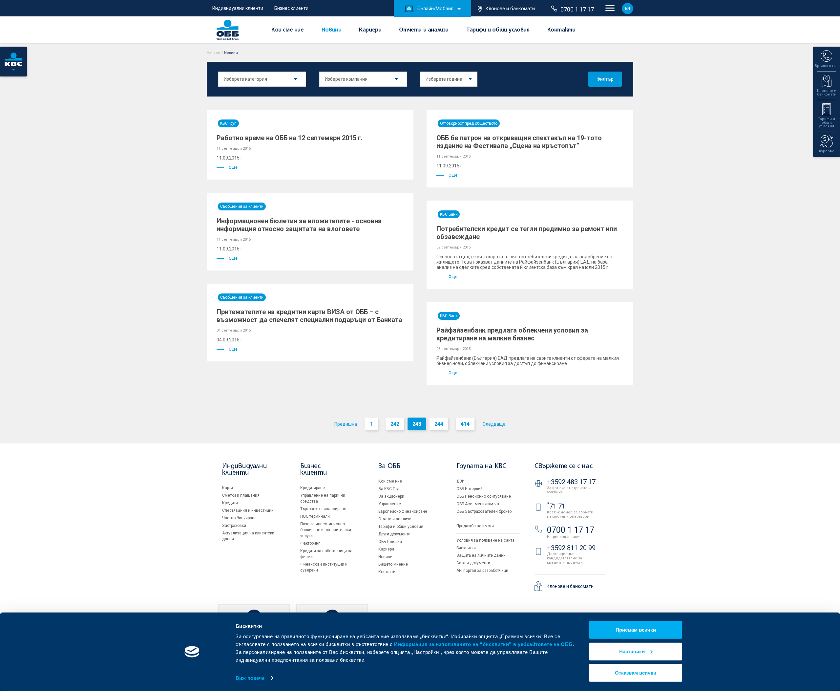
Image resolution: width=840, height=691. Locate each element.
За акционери (391, 496)
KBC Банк (448, 214)
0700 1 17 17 (577, 9)
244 (438, 424)
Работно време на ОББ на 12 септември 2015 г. (290, 138)
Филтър (605, 79)
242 (394, 424)
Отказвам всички (635, 673)
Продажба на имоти (475, 526)
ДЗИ (460, 481)
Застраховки (234, 525)
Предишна (345, 424)
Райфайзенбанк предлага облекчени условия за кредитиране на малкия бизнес (512, 334)
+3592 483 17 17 (571, 482)
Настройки (632, 651)
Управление (389, 504)
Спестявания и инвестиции (248, 510)
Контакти (561, 30)
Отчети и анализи (424, 30)
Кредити (230, 503)
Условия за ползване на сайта (485, 540)
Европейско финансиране (402, 511)
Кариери (370, 30)
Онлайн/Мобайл (435, 8)
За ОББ (389, 466)
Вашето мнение (393, 564)
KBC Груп (228, 123)
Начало (213, 53)
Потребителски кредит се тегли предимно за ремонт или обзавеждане (526, 233)
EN (627, 8)
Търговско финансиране (323, 509)
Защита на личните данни (481, 555)
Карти (227, 488)
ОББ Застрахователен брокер (484, 511)
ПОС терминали (315, 516)
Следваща (494, 424)
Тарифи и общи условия (498, 30)
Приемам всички (636, 630)
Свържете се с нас (563, 466)
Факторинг (310, 543)
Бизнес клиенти (291, 8)
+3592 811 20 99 (571, 548)
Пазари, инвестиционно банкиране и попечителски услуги (325, 530)
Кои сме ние (287, 30)
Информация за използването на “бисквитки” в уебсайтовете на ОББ (483, 644)
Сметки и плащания (241, 495)
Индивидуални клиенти (237, 8)
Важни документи (473, 563)
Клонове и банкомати (510, 8)
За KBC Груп (389, 488)
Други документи (394, 534)
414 (465, 424)
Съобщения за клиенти (241, 206)
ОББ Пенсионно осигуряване (483, 496)
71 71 (556, 506)
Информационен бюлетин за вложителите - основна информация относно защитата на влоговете (299, 225)
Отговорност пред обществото (468, 123)
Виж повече (250, 678)
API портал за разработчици (482, 570)
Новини (332, 30)
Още (233, 167)
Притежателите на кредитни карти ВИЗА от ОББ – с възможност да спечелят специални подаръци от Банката (309, 316)
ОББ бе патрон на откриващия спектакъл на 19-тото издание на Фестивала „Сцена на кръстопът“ (519, 142)
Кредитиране (312, 488)
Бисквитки (466, 548)
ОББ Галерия (390, 541)
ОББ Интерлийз (470, 488)
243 (416, 424)
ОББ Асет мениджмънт (477, 504)
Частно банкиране (239, 518)
